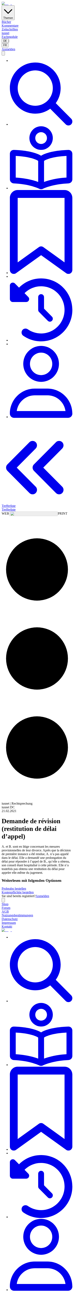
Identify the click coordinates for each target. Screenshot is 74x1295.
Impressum (9, 922)
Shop (5, 904)
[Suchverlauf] (41, 310)
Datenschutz (10, 919)
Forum (6, 908)
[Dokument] (41, 158)
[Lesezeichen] (41, 232)
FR (5, 45)
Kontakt (7, 926)
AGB (5, 911)
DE (5, 40)
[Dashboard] (41, 382)
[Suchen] (41, 94)
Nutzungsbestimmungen (17, 915)
